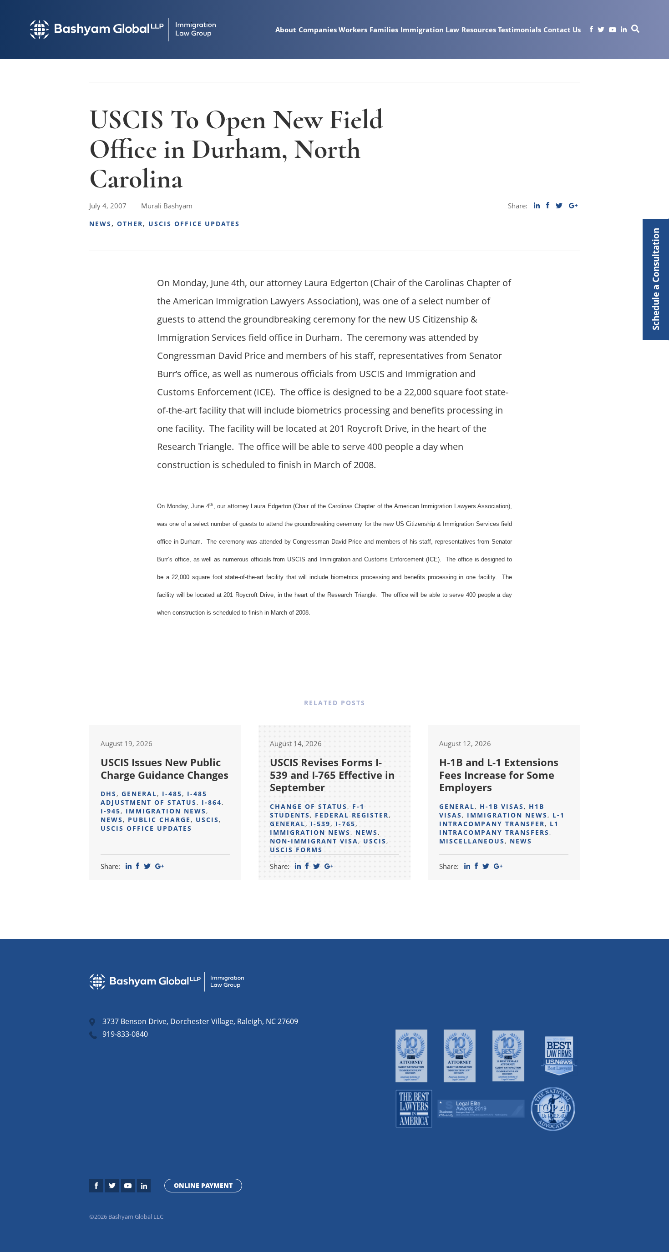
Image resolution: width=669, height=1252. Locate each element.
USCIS (207, 819)
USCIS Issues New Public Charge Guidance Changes (164, 768)
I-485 (172, 793)
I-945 (111, 811)
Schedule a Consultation (655, 279)
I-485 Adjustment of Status (154, 798)
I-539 (320, 823)
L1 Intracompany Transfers (499, 828)
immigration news (166, 811)
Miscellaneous (472, 841)
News (100, 223)
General (139, 793)
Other (130, 223)
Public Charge (159, 819)
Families (384, 29)
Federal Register (352, 815)
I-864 (212, 802)
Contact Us (562, 29)
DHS (109, 793)
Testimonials (519, 29)
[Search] (635, 30)
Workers (353, 29)
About (285, 29)
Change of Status (308, 806)
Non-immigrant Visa (314, 841)
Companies (318, 29)
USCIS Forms (296, 849)
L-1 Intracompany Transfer (502, 819)
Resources (478, 29)
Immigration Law (429, 29)
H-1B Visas (502, 806)
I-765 (345, 823)
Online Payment (203, 1185)
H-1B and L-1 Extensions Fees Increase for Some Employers (498, 774)
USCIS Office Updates (194, 223)
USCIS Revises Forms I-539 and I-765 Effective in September (332, 774)
